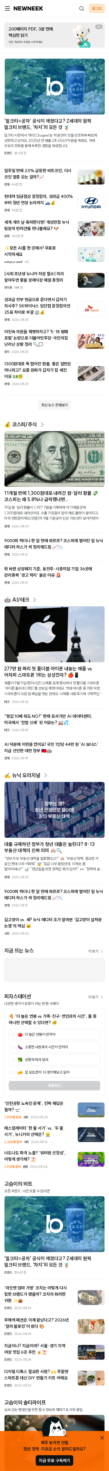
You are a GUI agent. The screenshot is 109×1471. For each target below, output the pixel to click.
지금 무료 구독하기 (54, 1460)
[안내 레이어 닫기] (102, 1437)
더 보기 (93, 951)
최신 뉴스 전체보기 (54, 405)
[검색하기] (81, 8)
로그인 (97, 8)
